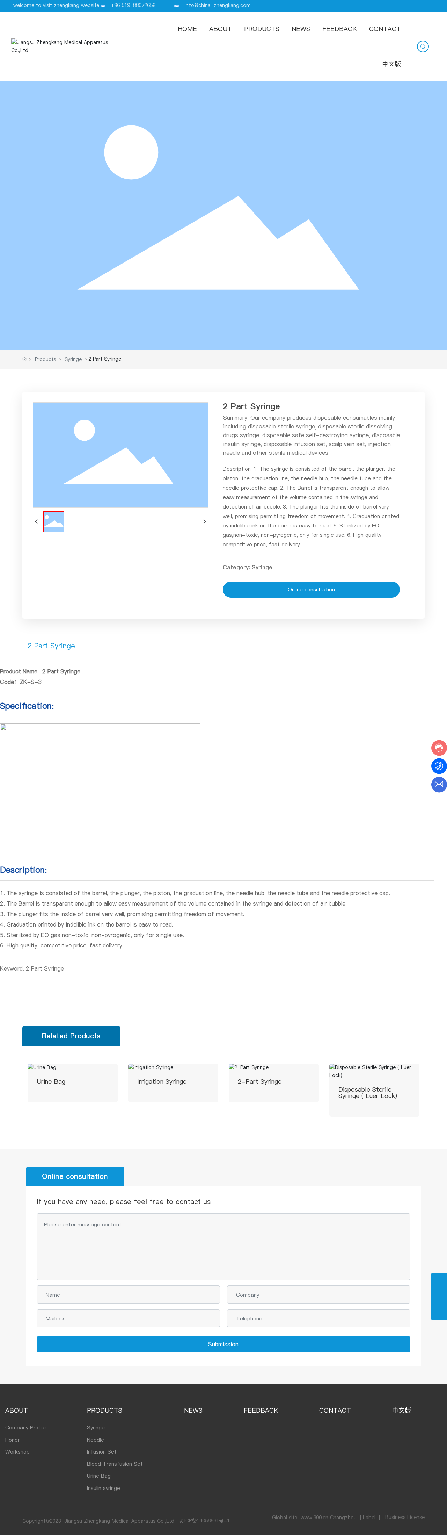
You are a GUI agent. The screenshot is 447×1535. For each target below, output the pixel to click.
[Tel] (439, 1281)
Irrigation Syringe (161, 1081)
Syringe (73, 359)
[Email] (439, 1296)
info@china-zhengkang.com (218, 5)
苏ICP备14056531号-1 (204, 1520)
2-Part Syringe (259, 1081)
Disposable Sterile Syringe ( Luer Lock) (367, 1092)
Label (369, 1517)
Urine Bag (51, 1081)
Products (45, 359)
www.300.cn (314, 1517)
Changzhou (343, 1517)
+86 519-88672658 (133, 5)
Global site (284, 1517)
